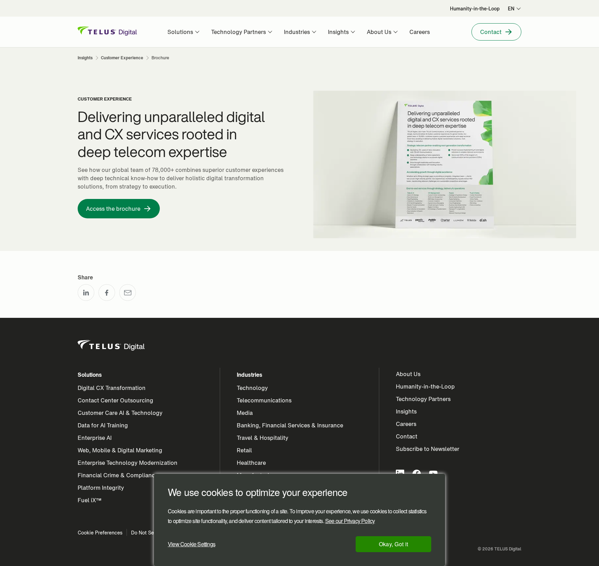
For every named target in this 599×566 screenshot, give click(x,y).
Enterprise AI (95, 438)
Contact (406, 436)
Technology (252, 388)
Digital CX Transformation (112, 388)
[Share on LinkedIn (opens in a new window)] (86, 292)
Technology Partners (423, 399)
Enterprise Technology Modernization (127, 463)
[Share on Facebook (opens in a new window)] (106, 292)
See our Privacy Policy (350, 520)
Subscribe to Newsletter (427, 449)
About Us (408, 374)
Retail (244, 450)
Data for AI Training (103, 425)
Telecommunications (264, 400)
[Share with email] (127, 292)
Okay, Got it (393, 544)
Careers (406, 424)
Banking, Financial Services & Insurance (290, 425)
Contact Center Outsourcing (115, 400)
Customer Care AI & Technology (120, 413)
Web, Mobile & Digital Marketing (120, 450)
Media (245, 413)
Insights (406, 411)
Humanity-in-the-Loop (425, 386)
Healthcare (251, 463)
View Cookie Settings (191, 544)
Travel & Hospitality (262, 438)
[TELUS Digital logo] (112, 345)
